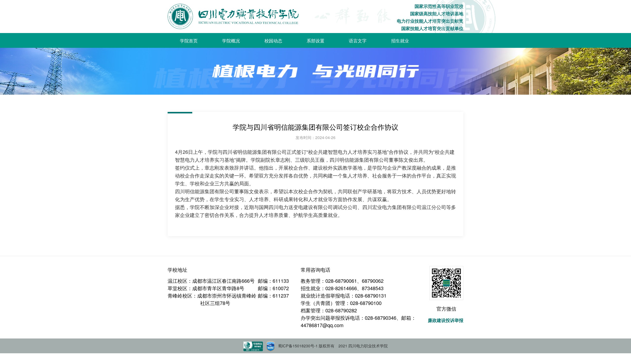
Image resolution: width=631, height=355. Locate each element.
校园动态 (273, 40)
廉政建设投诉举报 (445, 320)
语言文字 (358, 40)
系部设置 (315, 40)
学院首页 (189, 40)
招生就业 (400, 40)
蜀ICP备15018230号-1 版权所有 (306, 346)
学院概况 (231, 40)
